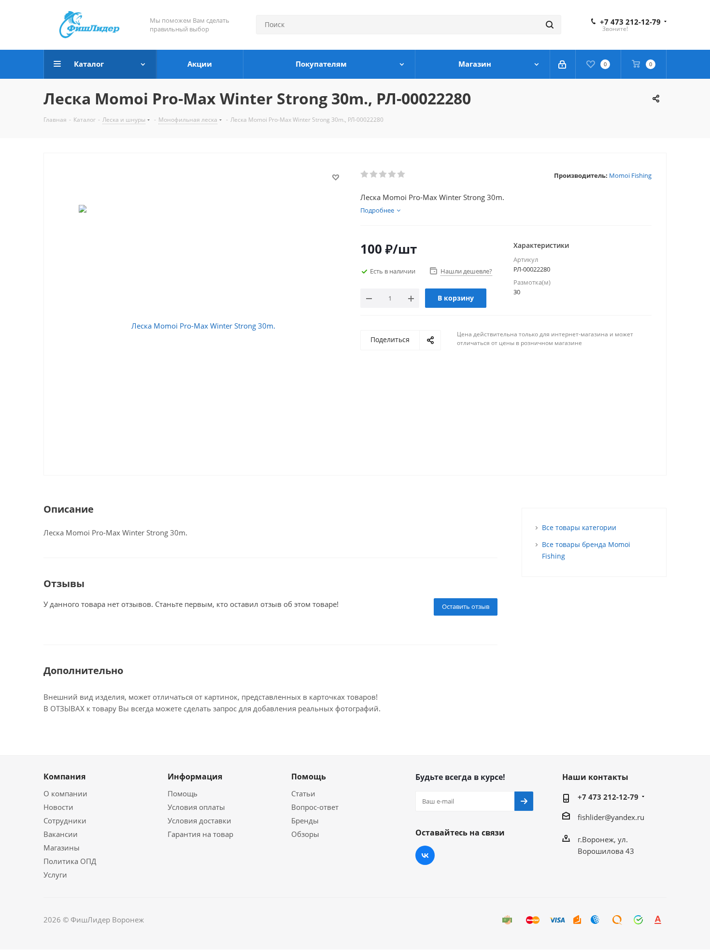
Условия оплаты (196, 807)
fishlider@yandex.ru (611, 817)
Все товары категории (579, 527)
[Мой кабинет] (563, 64)
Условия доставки (199, 820)
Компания (64, 776)
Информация (195, 776)
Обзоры (305, 834)
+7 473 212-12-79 (630, 21)
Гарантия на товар (200, 834)
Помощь (183, 793)
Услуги (55, 874)
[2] (374, 174)
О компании (65, 793)
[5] (401, 174)
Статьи (303, 793)
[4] (392, 174)
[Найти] (549, 24)
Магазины (61, 847)
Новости (58, 807)
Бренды (305, 820)
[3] (383, 174)
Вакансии (60, 834)
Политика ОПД (69, 861)
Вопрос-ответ (315, 807)
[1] (364, 174)
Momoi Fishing (630, 175)
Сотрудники (64, 820)
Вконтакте (425, 855)
